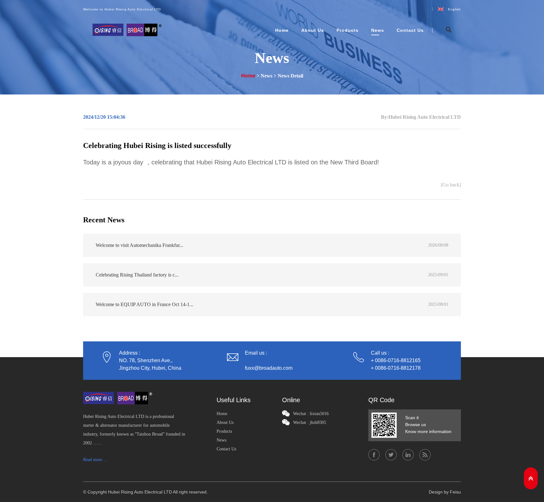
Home (282, 30)
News (377, 30)
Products (348, 30)
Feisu (455, 491)
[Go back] (451, 184)
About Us (312, 30)
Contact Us (410, 30)
